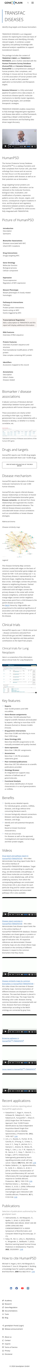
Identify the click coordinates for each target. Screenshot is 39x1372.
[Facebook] (16, 1288)
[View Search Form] (27, 2)
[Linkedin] (11, 1288)
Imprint (7, 1344)
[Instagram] (27, 1288)
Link (16, 1136)
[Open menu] (32, 3)
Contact (8, 1340)
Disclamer (8, 1354)
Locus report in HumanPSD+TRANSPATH (19, 1069)
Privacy (7, 1351)
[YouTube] (22, 1288)
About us (8, 1337)
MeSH (7, 605)
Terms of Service (11, 1347)
